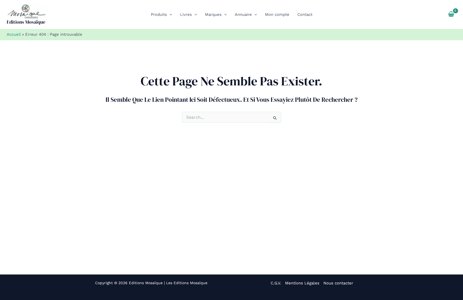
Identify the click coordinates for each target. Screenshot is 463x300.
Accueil (14, 34)
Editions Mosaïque (26, 22)
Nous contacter (338, 283)
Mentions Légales (302, 283)
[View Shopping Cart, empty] (451, 14)
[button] (169, 14)
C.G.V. (276, 283)
